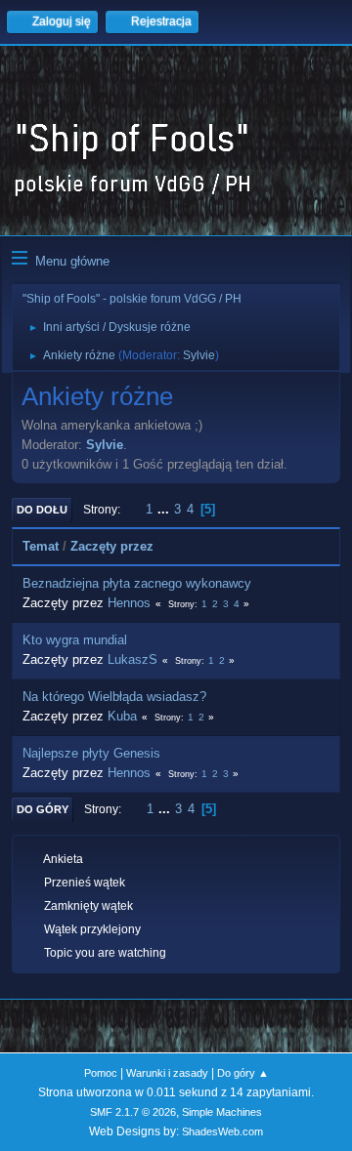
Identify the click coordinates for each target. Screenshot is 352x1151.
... (165, 509)
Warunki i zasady (167, 1073)
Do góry (42, 809)
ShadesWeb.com (222, 1131)
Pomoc (100, 1073)
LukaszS (132, 659)
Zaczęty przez (112, 546)
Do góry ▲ (243, 1073)
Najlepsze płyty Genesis (91, 753)
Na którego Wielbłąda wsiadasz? (114, 696)
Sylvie (199, 355)
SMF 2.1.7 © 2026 (133, 1112)
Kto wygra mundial (74, 640)
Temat (40, 546)
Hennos (129, 603)
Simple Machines (222, 1112)
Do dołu (42, 509)
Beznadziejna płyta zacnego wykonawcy (136, 583)
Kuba (122, 716)
